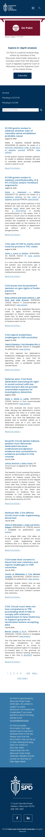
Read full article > (13, 168)
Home (7, 37)
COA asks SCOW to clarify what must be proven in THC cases (22, 245)
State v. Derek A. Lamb (17, 399)
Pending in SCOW (10, 102)
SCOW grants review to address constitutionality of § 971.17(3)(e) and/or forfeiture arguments (21, 181)
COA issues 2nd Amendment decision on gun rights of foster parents (22, 288)
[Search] (39, 8)
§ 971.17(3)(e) (19, 211)
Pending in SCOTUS (11, 97)
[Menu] (33, 8)
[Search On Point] (41, 110)
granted (21, 150)
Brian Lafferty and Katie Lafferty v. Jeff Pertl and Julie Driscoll (22, 299)
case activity (33, 199)
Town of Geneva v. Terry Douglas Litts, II (22, 344)
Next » (35, 673)
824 (28, 673)
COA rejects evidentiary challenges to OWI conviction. (21, 336)
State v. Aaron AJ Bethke (16, 253)
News (13, 37)
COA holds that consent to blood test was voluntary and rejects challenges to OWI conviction (21, 563)
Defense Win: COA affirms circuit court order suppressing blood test (22, 515)
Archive (5, 93)
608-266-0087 (17, 809)
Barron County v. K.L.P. (15, 631)
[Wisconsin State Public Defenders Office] (9, 12)
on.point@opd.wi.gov (19, 720)
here (15, 208)
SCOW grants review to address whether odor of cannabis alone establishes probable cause (20, 132)
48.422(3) (28, 655)
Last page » (22, 678)
